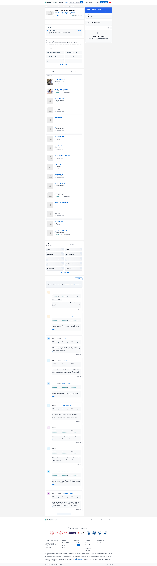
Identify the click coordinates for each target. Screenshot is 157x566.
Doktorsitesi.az (100, 542)
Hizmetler (66, 22)
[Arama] (81, 2)
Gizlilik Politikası (88, 544)
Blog (87, 2)
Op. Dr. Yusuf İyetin (59, 98)
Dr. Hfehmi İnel (58, 117)
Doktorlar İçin (76, 540)
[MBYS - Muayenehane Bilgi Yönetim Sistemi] (54, 533)
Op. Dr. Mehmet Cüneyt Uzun (62, 231)
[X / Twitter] (108, 564)
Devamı (53, 307)
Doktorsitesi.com (100, 540)
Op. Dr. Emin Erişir (59, 136)
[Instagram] (110, 564)
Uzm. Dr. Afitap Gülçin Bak (61, 89)
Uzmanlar (61, 2)
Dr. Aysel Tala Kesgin (60, 108)
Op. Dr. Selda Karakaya (61, 127)
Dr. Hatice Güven (59, 174)
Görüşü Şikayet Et (78, 309)
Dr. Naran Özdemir (59, 164)
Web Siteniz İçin (77, 542)
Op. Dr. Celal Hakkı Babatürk (62, 155)
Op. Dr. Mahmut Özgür (60, 221)
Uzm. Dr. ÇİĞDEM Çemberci (62, 79)
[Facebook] (107, 564)
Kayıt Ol (90, 2)
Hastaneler (53, 6)
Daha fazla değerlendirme (63, 513)
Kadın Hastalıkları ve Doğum (60, 12)
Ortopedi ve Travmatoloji (71, 12)
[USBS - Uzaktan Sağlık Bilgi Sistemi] (63, 533)
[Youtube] (112, 564)
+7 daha (71, 13)
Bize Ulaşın (87, 542)
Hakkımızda (54, 22)
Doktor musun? (104, 2)
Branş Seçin (87, 14)
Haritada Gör (79, 30)
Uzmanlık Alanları (65, 542)
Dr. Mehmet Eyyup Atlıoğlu (61, 202)
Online (96, 519)
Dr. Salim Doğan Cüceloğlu (61, 193)
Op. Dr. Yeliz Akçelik (60, 183)
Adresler (49, 22)
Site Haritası (87, 550)
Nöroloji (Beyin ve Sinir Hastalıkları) (62, 13)
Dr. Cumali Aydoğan (60, 212)
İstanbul (59, 6)
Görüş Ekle (79, 278)
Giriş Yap (96, 2)
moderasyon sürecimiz (70, 284)
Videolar (88, 519)
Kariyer (77, 544)
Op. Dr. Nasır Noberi (60, 146)
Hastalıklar (64, 544)
